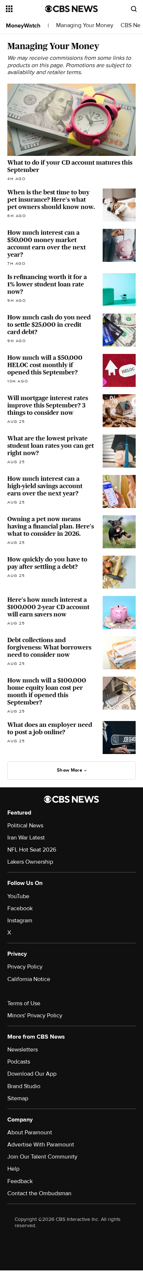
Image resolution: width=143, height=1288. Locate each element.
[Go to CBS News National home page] (71, 8)
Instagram (19, 920)
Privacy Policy (25, 967)
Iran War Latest (26, 838)
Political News (25, 825)
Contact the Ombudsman (39, 1193)
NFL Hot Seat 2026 (31, 850)
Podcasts (18, 1062)
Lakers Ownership (30, 862)
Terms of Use (23, 1003)
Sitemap (17, 1098)
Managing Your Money (84, 25)
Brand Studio (23, 1086)
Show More (69, 770)
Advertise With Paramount (40, 1145)
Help (13, 1169)
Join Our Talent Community (42, 1157)
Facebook (20, 908)
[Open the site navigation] (25, 9)
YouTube (18, 896)
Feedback (20, 1181)
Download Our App (31, 1074)
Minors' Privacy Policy (34, 1015)
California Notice (28, 979)
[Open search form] (134, 9)
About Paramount (29, 1132)
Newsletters (22, 1050)
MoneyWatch (23, 25)
